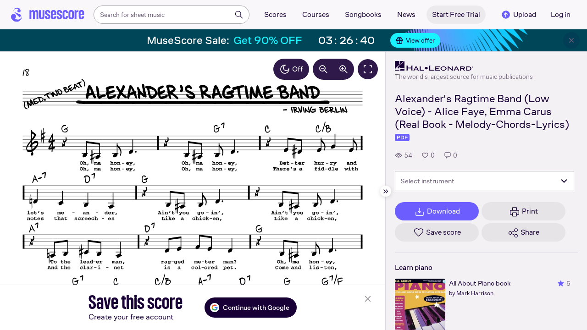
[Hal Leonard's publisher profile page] (464, 66)
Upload (524, 14)
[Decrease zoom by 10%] (323, 69)
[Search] (239, 14)
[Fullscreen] (368, 69)
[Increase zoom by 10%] (343, 69)
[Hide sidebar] (385, 191)
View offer (420, 40)
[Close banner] (571, 40)
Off (297, 69)
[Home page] (47, 14)
